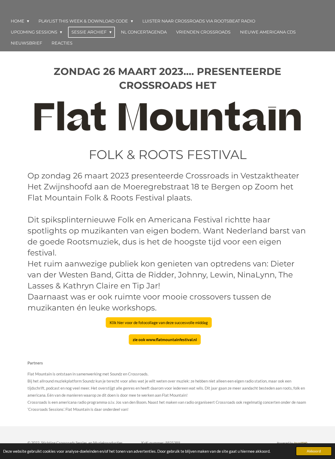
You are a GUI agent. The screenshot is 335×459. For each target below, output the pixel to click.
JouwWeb (301, 443)
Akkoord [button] (314, 451)
